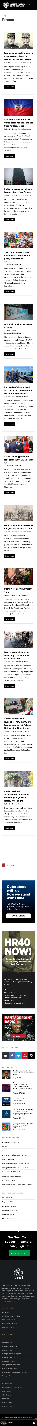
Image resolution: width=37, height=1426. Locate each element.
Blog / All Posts (7, 1406)
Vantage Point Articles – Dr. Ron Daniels (15, 1163)
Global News (6, 1395)
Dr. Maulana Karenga (9, 1206)
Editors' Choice (17, 62)
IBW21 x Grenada (8, 1159)
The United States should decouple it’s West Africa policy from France (17, 255)
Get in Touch (6, 1339)
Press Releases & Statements (12, 1142)
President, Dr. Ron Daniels (11, 1316)
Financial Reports (8, 1327)
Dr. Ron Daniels (7, 1198)
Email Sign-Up (7, 1350)
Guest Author (11, 262)
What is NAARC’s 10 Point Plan (15, 995)
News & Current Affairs (20, 397)
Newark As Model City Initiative (13, 1176)
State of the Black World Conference (14, 1172)
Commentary (6, 1399)
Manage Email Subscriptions (11, 1354)
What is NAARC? (10, 992)
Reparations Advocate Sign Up (15, 1003)
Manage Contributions (9, 1346)
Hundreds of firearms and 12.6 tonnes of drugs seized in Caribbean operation (18, 390)
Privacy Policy (7, 1376)
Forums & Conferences (13, 998)
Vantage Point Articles (9, 1368)
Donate (7, 990)
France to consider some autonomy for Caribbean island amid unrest (16, 655)
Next (12, 865)
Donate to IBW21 (7, 1342)
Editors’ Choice (7, 1402)
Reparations (27, 62)
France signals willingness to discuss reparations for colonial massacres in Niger (18, 56)
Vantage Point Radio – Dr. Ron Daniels (15, 1168)
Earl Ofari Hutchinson (9, 1210)
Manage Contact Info (9, 1357)
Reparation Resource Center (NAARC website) (17, 1185)
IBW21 (8, 62)
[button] (33, 5)
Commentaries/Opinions (12, 264)
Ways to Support (19, 1253)
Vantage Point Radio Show (11, 1365)
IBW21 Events (6, 1391)
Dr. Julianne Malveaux (9, 1202)
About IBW (5, 1312)
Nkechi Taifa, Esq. (8, 1219)
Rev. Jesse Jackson (8, 1215)
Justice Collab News (8, 1180)
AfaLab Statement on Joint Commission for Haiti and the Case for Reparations (18, 122)
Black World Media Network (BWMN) (14, 1155)
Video (4, 1151)
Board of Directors (8, 1320)
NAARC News (9, 1000)
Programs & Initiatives (9, 1323)
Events (4, 1147)
